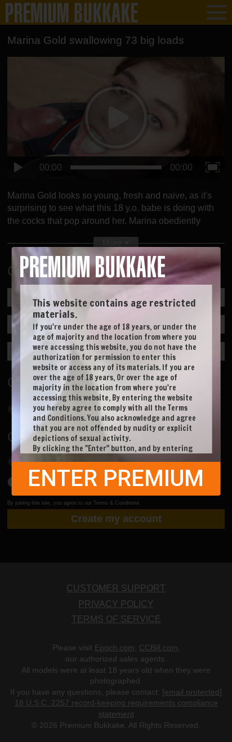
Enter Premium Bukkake (116, 480)
